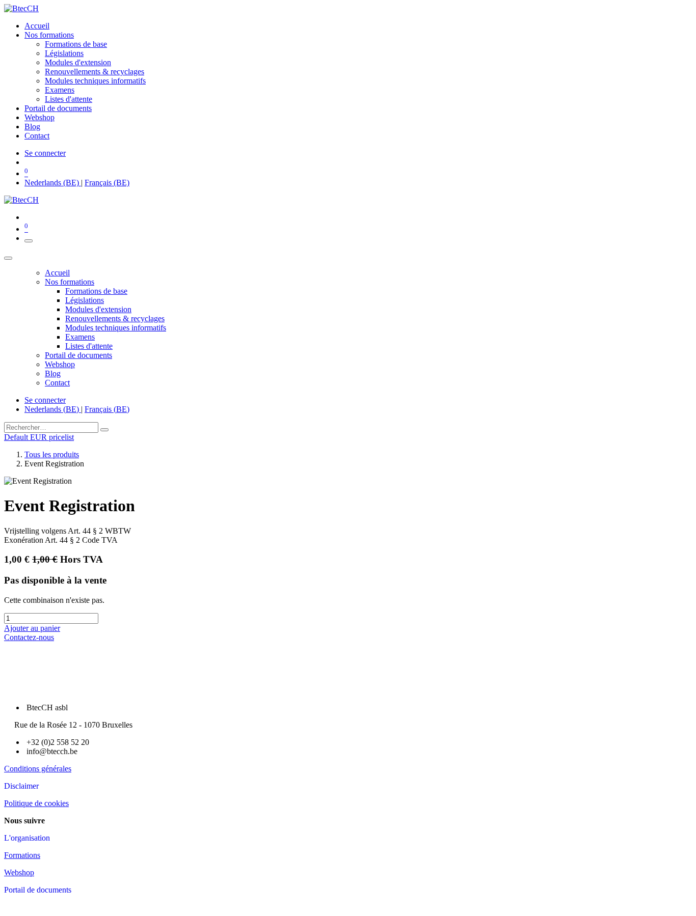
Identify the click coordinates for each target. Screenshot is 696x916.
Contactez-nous (29, 637)
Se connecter (45, 153)
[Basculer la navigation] (28, 240)
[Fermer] (8, 258)
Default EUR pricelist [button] (39, 437)
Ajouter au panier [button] (32, 628)
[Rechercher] (104, 429)
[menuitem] (36, 25)
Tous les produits (51, 454)
